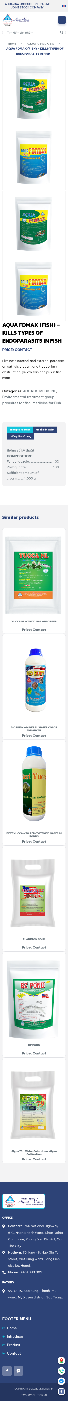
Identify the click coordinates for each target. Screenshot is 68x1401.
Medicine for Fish (46, 403)
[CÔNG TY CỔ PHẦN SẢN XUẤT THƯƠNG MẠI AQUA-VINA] (16, 19)
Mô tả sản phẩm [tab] (45, 429)
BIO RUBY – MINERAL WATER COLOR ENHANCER (34, 729)
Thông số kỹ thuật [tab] (20, 429)
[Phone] (61, 1371)
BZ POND (34, 1045)
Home (12, 43)
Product (13, 1345)
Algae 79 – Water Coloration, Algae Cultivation (34, 1152)
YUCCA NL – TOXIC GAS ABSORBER (34, 621)
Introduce (15, 1336)
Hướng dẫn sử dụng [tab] (20, 436)
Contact (14, 1353)
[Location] (61, 1360)
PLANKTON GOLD (34, 939)
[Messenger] (61, 1381)
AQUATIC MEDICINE (40, 43)
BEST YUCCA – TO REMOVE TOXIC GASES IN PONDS (34, 834)
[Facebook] (61, 1391)
